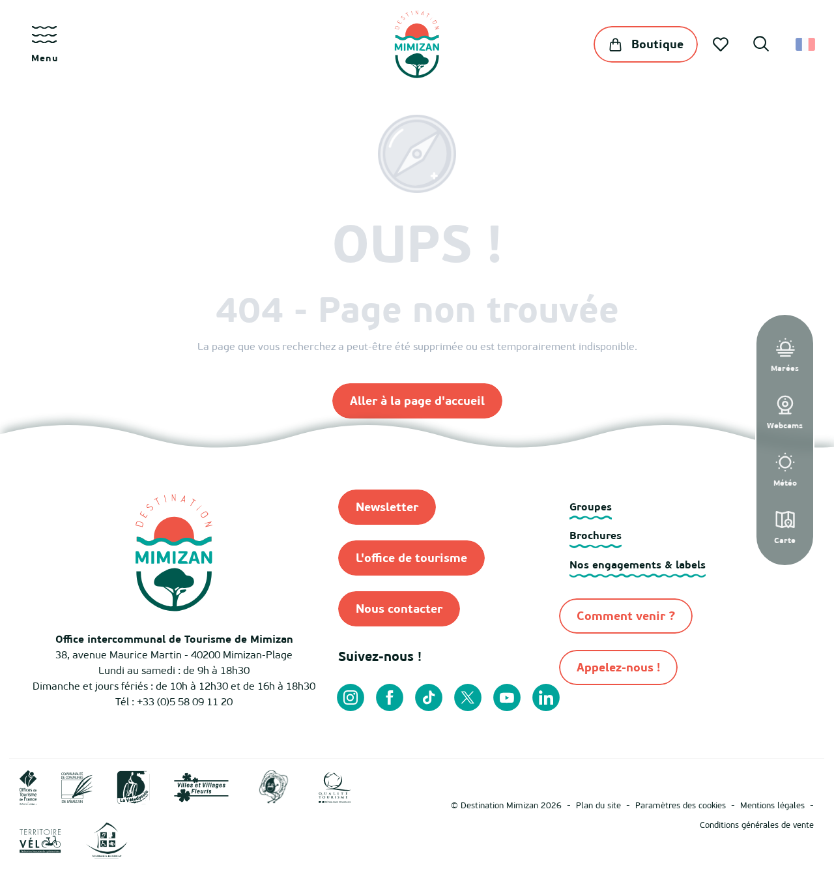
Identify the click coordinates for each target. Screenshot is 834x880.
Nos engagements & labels (637, 564)
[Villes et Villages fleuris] (201, 787)
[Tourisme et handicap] (106, 840)
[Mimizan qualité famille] (274, 787)
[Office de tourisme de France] (28, 787)
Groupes (590, 506)
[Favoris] (722, 44)
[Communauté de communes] (77, 787)
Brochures (595, 535)
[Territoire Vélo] (40, 840)
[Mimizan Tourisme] (417, 44)
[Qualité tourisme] (335, 787)
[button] (761, 46)
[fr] (806, 44)
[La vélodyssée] (133, 787)
